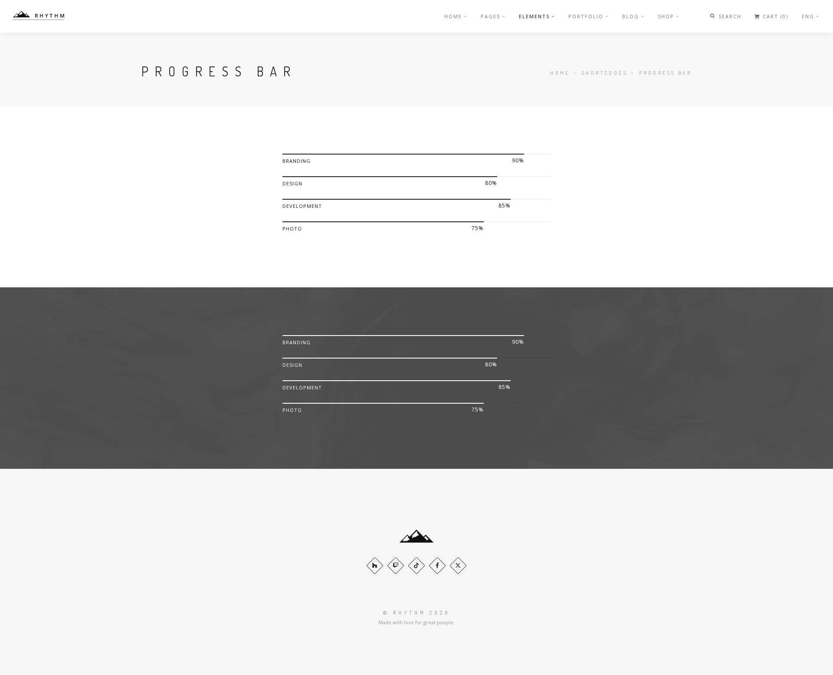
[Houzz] (375, 565)
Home (453, 16)
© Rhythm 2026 (416, 612)
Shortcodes (604, 73)
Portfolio (585, 16)
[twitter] (458, 565)
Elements (534, 16)
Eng (808, 16)
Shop (666, 16)
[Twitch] (395, 565)
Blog (630, 16)
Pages (490, 16)
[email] (437, 565)
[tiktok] (416, 565)
